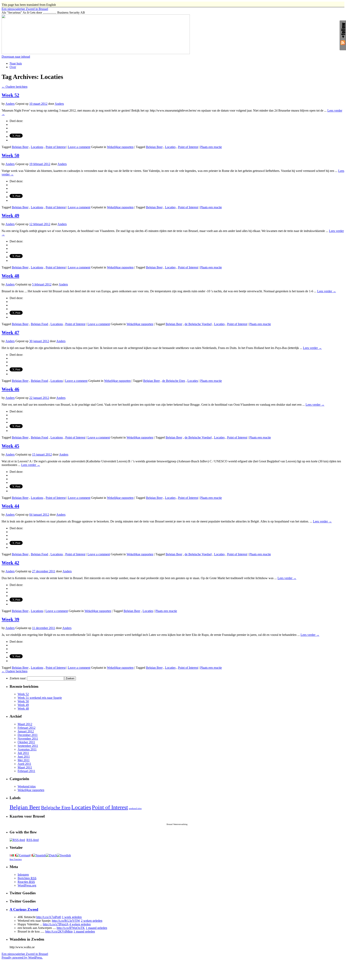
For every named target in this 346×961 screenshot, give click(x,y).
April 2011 (24, 763)
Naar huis (16, 63)
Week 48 (10, 275)
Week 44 (10, 506)
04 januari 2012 (39, 514)
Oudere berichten (14, 86)
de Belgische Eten (173, 380)
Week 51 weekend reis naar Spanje (40, 697)
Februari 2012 (26, 727)
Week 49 (10, 215)
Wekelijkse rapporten (120, 147)
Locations (37, 147)
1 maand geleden (96, 928)
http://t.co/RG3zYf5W (66, 920)
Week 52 (10, 95)
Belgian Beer (20, 147)
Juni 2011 (24, 756)
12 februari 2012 (39, 224)
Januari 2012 (26, 731)
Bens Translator (16, 859)
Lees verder (326, 291)
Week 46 (10, 389)
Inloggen (23, 874)
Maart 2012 (25, 724)
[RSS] (342, 43)
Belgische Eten (55, 807)
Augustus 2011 (27, 749)
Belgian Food (39, 324)
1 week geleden (72, 917)
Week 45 (10, 446)
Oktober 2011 (26, 742)
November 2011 (28, 738)
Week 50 (10, 155)
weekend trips (135, 808)
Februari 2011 (26, 771)
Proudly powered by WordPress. (22, 957)
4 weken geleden (80, 924)
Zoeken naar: (18, 678)
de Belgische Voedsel (198, 324)
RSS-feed (32, 840)
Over (13, 67)
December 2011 (28, 735)
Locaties (170, 147)
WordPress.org (27, 885)
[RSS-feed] (17, 840)
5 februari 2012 (41, 284)
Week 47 (10, 332)
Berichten (27, 878)
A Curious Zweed (24, 909)
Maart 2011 (25, 767)
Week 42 (10, 562)
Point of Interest (56, 147)
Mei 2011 (24, 760)
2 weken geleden (91, 920)
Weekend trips (27, 786)
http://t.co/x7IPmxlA (55, 924)
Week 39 (10, 619)
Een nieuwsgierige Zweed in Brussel (25, 954)
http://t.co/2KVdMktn (59, 931)
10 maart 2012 (38, 103)
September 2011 (28, 745)
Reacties (26, 881)
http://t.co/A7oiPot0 (48, 917)
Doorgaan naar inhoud (16, 56)
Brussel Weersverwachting (177, 824)
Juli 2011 (23, 753)
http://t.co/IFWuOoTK (71, 928)
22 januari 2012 (39, 397)
